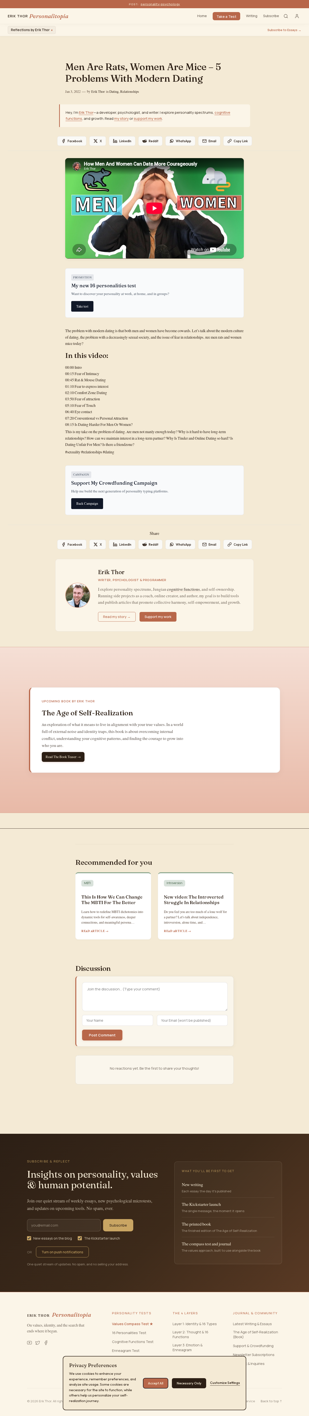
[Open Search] (285, 16)
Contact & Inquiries (249, 1363)
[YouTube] (29, 1342)
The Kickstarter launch (102, 1238)
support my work (148, 118)
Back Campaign (87, 503)
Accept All (155, 1383)
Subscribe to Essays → (284, 30)
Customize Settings (225, 1383)
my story (121, 118)
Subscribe (271, 15)
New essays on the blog (52, 1238)
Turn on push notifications (62, 1252)
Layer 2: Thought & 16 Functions (190, 1334)
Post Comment (102, 1035)
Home (202, 15)
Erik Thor (98, 92)
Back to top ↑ (271, 1401)
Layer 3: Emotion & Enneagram (188, 1347)
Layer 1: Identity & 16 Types (195, 1324)
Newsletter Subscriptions (253, 1354)
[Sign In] (297, 16)
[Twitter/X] (37, 1342)
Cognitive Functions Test (133, 1341)
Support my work (158, 616)
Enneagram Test (126, 1350)
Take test (82, 306)
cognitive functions (183, 589)
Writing (251, 15)
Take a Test (226, 16)
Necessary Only (189, 1383)
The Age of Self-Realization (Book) (255, 1334)
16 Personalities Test (129, 1332)
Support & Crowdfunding (253, 1345)
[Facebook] (45, 1342)
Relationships (129, 92)
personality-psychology (160, 4)
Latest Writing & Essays (252, 1324)
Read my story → (117, 616)
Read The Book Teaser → (63, 757)
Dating (114, 92)
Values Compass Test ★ (132, 1324)
